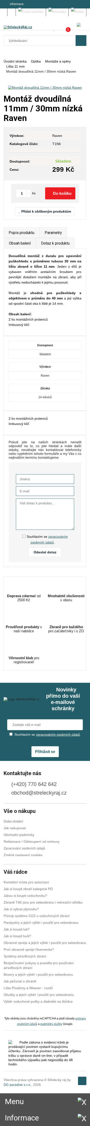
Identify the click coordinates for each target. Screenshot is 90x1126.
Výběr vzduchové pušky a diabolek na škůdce (38, 1001)
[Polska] (77, 12)
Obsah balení (20, 243)
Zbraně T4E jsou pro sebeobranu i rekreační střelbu (43, 902)
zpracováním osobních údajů (58, 734)
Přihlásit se (45, 752)
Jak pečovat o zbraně (20, 981)
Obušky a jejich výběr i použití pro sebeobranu (39, 995)
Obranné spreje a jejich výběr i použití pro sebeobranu (45, 943)
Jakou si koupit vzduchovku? (25, 896)
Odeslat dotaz (45, 552)
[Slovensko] (57, 12)
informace (17, 4)
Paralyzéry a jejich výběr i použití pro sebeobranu (41, 922)
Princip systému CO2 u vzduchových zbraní (37, 916)
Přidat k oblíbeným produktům (46, 211)
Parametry (53, 232)
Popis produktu (21, 232)
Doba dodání (13, 821)
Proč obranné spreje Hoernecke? (29, 949)
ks (34, 193)
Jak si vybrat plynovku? (21, 909)
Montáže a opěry (58, 61)
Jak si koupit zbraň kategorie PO (28, 889)
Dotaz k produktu (55, 243)
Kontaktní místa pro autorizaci (26, 882)
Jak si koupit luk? (17, 929)
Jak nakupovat (15, 828)
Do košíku (62, 193)
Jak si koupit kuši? (17, 936)
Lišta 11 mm (15, 66)
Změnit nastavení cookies (23, 855)
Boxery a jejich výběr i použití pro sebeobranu (38, 974)
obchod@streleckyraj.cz (39, 793)
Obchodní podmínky (19, 835)
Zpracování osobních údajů (24, 848)
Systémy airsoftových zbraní (25, 956)
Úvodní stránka (15, 61)
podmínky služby (51, 1023)
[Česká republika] (31, 12)
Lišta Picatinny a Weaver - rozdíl (28, 988)
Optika (36, 61)
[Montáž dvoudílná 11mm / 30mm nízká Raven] (45, 87)
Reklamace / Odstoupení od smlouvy (32, 841)
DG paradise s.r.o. (17, 1085)
